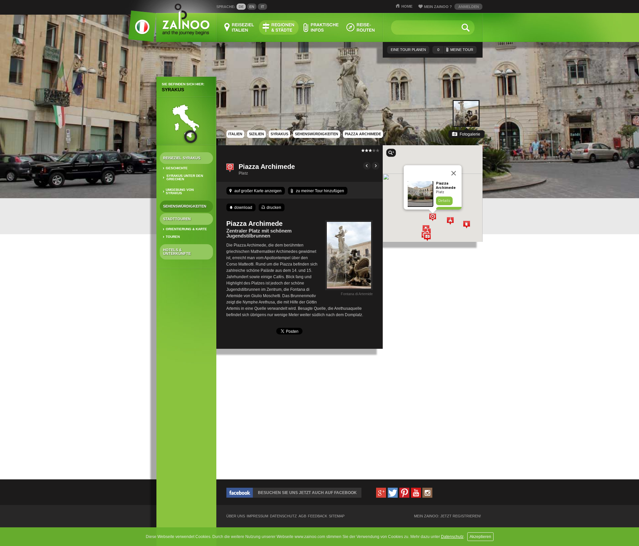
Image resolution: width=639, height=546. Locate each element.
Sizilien (256, 134)
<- (367, 166)
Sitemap (336, 516)
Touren (173, 237)
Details (444, 201)
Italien (235, 134)
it (262, 7)
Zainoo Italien (138, 29)
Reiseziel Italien (239, 27)
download (243, 207)
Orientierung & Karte (186, 229)
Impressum (257, 516)
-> (375, 166)
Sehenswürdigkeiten (184, 206)
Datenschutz (452, 536)
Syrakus (173, 89)
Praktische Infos (321, 27)
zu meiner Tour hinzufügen (320, 191)
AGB (302, 516)
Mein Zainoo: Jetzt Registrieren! (447, 516)
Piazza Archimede (363, 134)
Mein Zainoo (438, 7)
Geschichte (177, 168)
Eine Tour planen (408, 50)
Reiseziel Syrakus (181, 158)
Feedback (317, 516)
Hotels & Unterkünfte (177, 252)
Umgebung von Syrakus (180, 191)
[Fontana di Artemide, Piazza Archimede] (349, 290)
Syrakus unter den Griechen (184, 177)
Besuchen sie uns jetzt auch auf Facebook (307, 492)
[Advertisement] (186, 379)
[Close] (454, 173)
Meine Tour (455, 50)
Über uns (235, 516)
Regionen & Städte (279, 27)
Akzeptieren (480, 536)
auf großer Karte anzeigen (258, 191)
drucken (274, 207)
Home (406, 6)
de (241, 7)
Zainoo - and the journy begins (185, 20)
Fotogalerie (470, 134)
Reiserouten (360, 27)
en (251, 7)
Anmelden (468, 7)
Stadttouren (177, 219)
